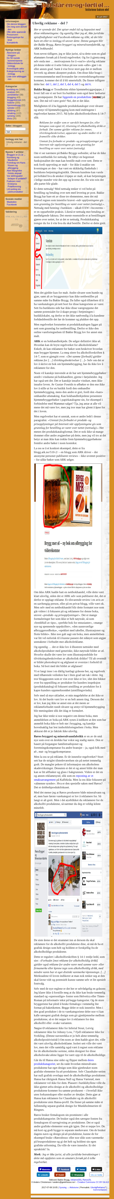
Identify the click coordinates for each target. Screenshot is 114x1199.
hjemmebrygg (14, 105)
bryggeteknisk (14, 100)
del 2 (56, 84)
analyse (11, 92)
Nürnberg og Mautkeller (13, 158)
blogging (11, 97)
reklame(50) (75, 1180)
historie (10, 102)
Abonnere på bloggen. (13, 54)
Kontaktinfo (12, 42)
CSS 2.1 (19, 217)
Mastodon (12, 202)
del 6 (88, 84)
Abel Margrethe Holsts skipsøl (14, 171)
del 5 (77, 84)
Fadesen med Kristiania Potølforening (14, 184)
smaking (11, 113)
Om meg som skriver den (17, 28)
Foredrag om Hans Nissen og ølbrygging (16, 165)
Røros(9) (87, 1180)
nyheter (11, 108)
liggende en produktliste (77, 97)
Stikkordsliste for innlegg (15, 64)
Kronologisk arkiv (15, 68)
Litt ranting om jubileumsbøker (15, 190)
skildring (11, 110)
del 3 (63, 84)
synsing (11, 116)
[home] (75, 10)
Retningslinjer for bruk (15, 38)
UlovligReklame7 (98, 1187)
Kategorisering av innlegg (15, 72)
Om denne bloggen (16, 24)
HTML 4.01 (10, 217)
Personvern (12, 35)
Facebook (12, 204)
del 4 (70, 84)
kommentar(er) (100, 1190)
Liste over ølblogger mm (16, 77)
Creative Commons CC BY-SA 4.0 (93, 1182)
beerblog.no (12, 89)
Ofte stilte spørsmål (16, 32)
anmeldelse (13, 95)
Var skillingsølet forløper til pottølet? (17, 177)
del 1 (49, 84)
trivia (9, 118)
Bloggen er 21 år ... (16, 155)
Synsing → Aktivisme (69, 1187)
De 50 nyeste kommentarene (14, 59)
